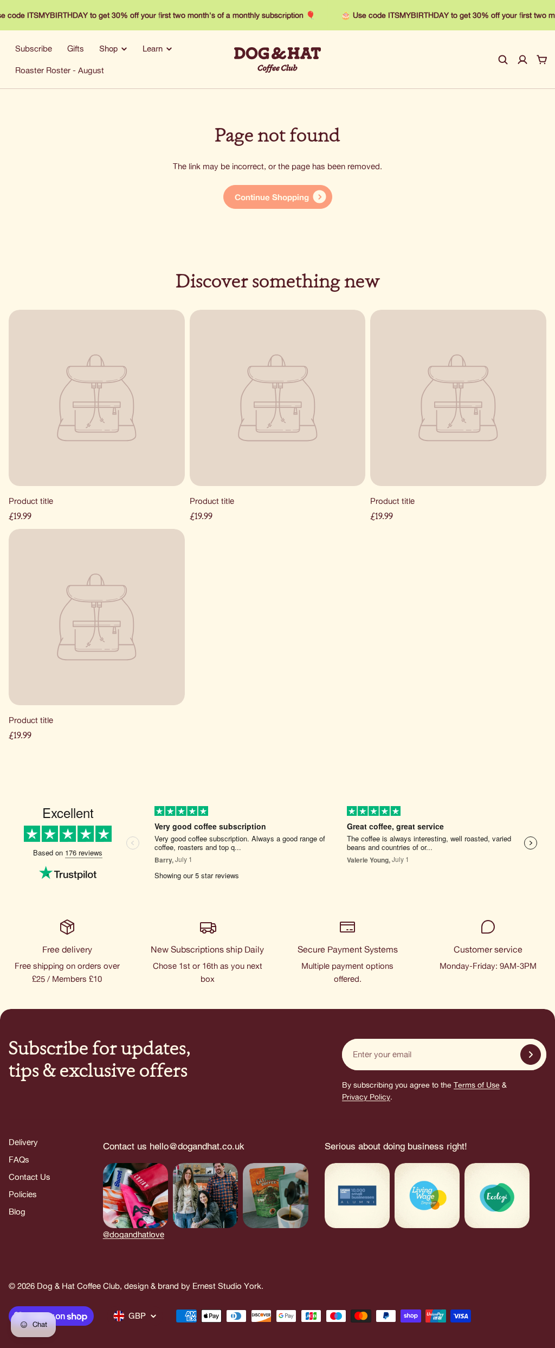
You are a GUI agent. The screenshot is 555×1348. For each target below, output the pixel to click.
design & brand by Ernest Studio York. (193, 1285)
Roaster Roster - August (59, 70)
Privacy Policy (366, 1097)
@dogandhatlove (133, 1234)
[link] (277, 197)
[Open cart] (542, 59)
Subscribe (33, 48)
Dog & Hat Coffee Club (78, 1285)
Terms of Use (477, 1085)
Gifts (75, 48)
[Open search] (503, 59)
